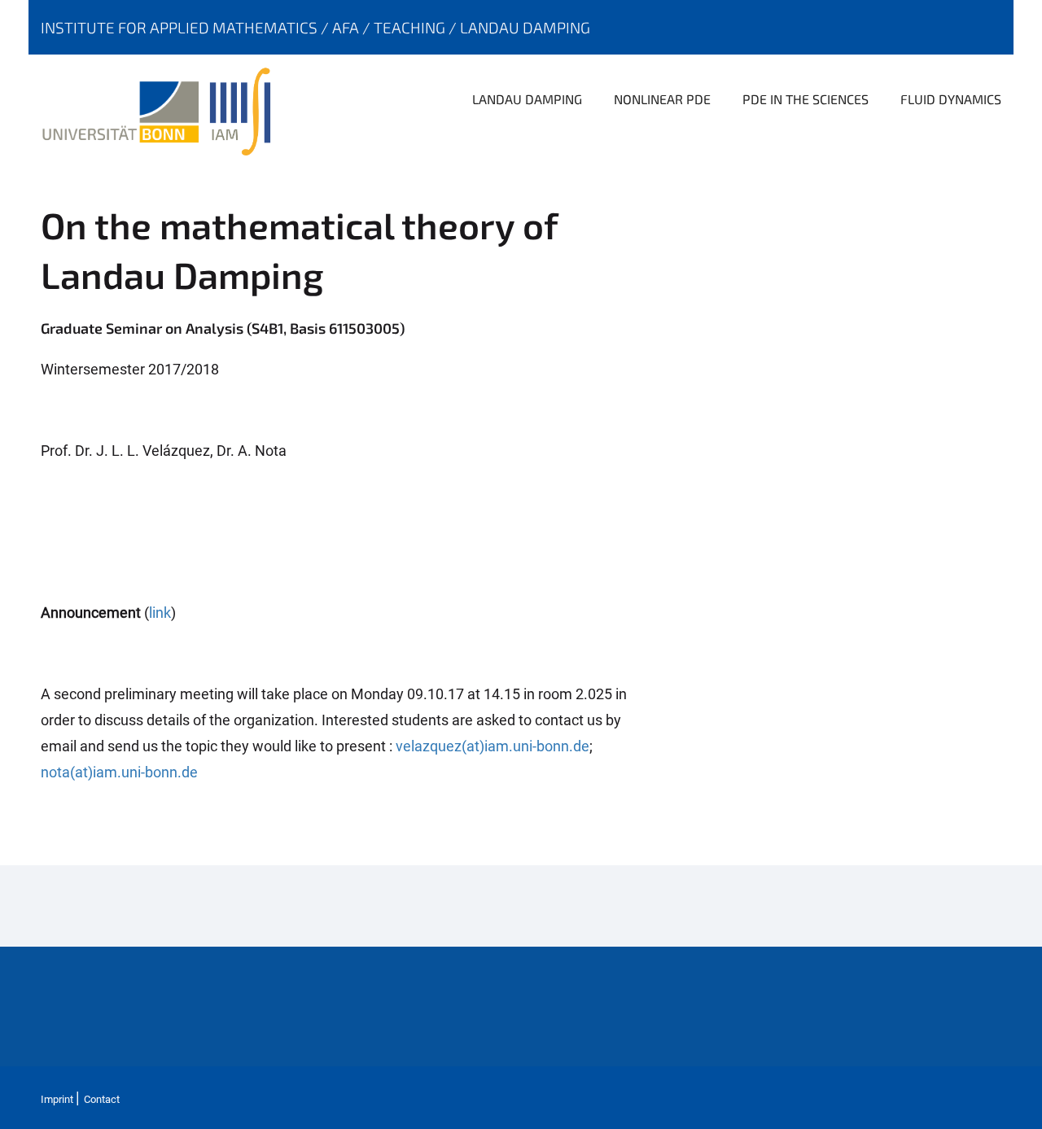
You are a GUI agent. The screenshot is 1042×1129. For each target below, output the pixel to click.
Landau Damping (525, 27)
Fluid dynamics (950, 99)
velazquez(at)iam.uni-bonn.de (492, 746)
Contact (102, 1099)
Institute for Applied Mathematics (181, 27)
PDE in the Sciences (805, 99)
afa (347, 27)
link (160, 612)
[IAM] (243, 110)
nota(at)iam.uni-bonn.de (119, 772)
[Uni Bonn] (125, 110)
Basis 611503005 (345, 328)
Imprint (57, 1099)
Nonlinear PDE (662, 99)
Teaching (411, 27)
